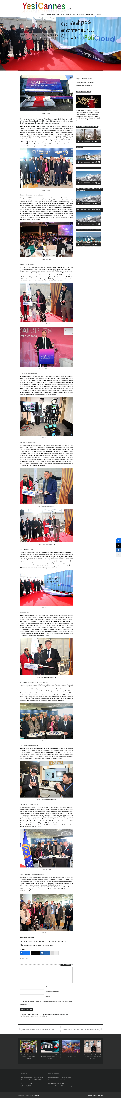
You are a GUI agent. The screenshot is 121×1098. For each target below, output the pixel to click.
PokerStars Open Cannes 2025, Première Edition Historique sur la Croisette (50, 1056)
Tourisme (69, 14)
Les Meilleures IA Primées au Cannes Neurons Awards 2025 (80, 1029)
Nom (47, 986)
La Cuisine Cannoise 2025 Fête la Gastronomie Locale (39, 1029)
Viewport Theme (92, 1095)
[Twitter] (118, 545)
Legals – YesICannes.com (84, 79)
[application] (88, 136)
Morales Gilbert (52, 1077)
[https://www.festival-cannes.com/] (88, 101)
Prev (19, 1063)
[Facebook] (118, 540)
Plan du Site (89, 14)
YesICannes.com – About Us (85, 82)
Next (102, 1063)
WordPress (36, 1095)
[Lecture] (79, 141)
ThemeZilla (100, 1095)
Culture (75, 14)
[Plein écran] (99, 141)
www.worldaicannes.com (27, 937)
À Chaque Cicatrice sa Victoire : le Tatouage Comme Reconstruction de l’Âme (92, 1056)
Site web (48, 996)
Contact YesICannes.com (84, 85)
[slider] (87, 141)
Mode (62, 14)
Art (58, 14)
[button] (88, 136)
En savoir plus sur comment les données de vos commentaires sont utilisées (44, 1015)
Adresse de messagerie (53, 991)
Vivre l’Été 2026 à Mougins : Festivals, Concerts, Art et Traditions (28, 1056)
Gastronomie (51, 14)
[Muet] (96, 141)
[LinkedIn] (118, 550)
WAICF (27, 958)
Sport (82, 14)
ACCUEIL (43, 14)
